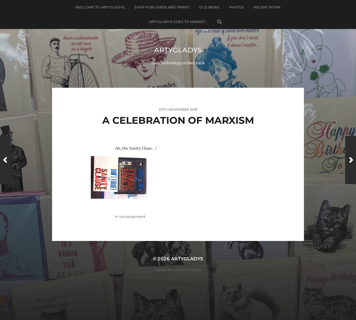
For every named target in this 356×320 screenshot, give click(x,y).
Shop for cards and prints (162, 7)
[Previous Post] (5, 160)
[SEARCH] (219, 22)
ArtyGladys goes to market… (178, 22)
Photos (236, 7)
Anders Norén (187, 270)
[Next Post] (350, 160)
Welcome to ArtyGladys (100, 7)
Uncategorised (132, 216)
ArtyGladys (178, 50)
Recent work (267, 7)
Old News (209, 7)
